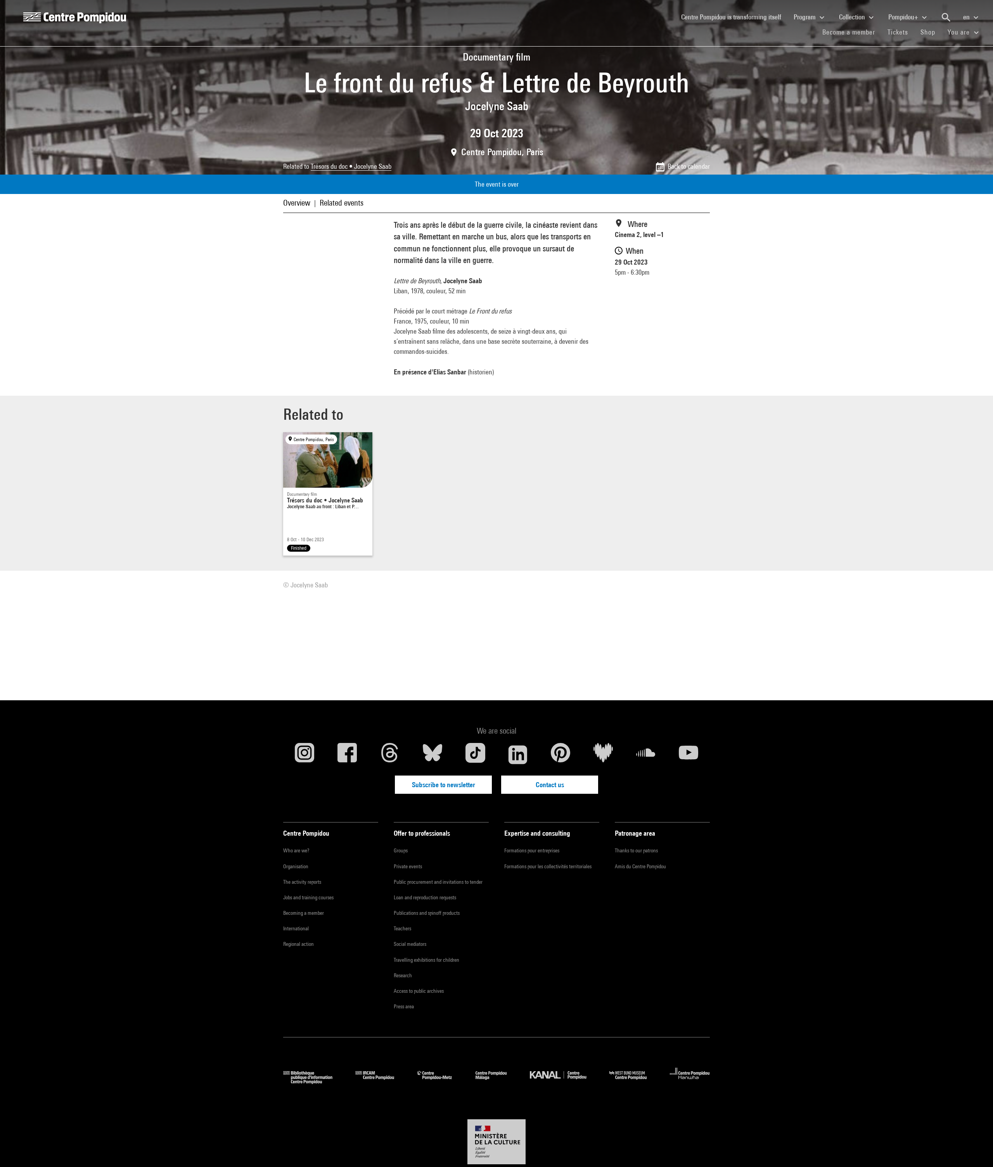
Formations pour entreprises (531, 850)
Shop (930, 32)
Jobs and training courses (308, 897)
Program (805, 17)
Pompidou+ (904, 17)
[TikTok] (475, 754)
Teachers (402, 928)
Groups (401, 850)
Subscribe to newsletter (443, 785)
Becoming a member (303, 913)
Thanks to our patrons (636, 850)
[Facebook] (347, 754)
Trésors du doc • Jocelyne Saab (351, 166)
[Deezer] (603, 754)
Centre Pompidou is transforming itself (734, 16)
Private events (408, 866)
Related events (341, 203)
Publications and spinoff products (427, 913)
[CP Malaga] (497, 1081)
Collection (853, 17)
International (296, 928)
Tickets (897, 32)
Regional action (298, 944)
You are (960, 32)
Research (403, 975)
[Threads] (389, 754)
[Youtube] (688, 754)
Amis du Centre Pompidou (640, 866)
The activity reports (302, 882)
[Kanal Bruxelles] (564, 1081)
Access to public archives (419, 991)
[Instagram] (304, 754)
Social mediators (410, 944)
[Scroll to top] (974, 1148)
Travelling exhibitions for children (426, 960)
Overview (296, 203)
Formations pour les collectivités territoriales (548, 866)
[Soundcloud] (646, 754)
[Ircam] (380, 1081)
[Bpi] (313, 1081)
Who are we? (296, 850)
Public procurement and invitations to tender (438, 882)
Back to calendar (689, 166)
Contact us (550, 785)
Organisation (295, 866)
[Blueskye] (432, 754)
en (967, 17)
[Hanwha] (690, 1081)
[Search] (946, 17)
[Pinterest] (560, 754)
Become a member (851, 32)
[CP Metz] (440, 1081)
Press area (404, 1006)
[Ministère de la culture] (496, 1141)
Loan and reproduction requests (425, 897)
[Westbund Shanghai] (633, 1081)
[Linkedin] (517, 754)
